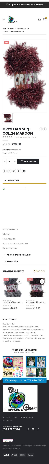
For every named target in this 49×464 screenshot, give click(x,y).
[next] (45, 129)
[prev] (41, 129)
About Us (6, 417)
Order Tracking (26, 417)
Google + (19, 171)
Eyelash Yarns (12, 153)
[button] (5, 19)
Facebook (5, 171)
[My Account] (39, 19)
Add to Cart (30, 161)
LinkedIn (14, 171)
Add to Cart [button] (18, 281)
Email (24, 171)
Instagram (38, 429)
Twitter (9, 171)
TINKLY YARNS (16, 150)
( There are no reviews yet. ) (25, 137)
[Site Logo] (12, 19)
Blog (15, 417)
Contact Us (7, 420)
